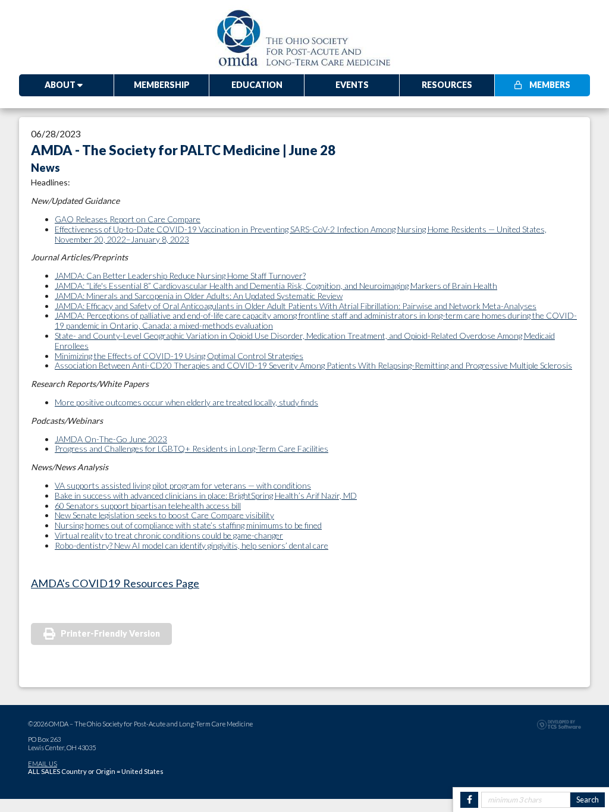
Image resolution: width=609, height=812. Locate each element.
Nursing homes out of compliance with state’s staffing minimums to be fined (188, 525)
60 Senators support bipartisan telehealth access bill (148, 506)
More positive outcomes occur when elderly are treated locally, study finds (186, 402)
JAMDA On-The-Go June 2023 (111, 439)
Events (352, 85)
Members (549, 85)
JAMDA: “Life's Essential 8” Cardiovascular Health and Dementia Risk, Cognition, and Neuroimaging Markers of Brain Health (276, 286)
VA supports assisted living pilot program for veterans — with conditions (183, 485)
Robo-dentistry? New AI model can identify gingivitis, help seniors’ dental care (191, 545)
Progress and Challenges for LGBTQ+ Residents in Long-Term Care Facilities (191, 448)
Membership (162, 85)
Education (256, 85)
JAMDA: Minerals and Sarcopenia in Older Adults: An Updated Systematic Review (199, 296)
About (61, 85)
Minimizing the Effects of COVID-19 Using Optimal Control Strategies (179, 356)
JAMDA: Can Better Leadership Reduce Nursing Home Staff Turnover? (180, 275)
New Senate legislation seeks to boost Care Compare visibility (164, 515)
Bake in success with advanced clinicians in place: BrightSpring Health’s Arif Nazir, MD (206, 495)
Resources (447, 85)
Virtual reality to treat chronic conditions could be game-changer (169, 535)
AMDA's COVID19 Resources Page (115, 583)
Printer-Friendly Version (110, 633)
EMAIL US (42, 763)
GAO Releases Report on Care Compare (127, 219)
